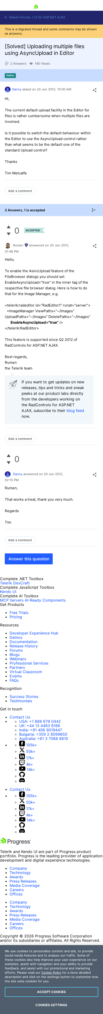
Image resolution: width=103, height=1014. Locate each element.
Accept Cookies (51, 992)
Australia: (43, 738)
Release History (24, 646)
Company (18, 868)
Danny (16, 89)
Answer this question (28, 558)
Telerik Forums (19, 17)
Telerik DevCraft (15, 583)
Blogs (15, 654)
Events (16, 676)
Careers (17, 889)
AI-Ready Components (45, 600)
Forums (16, 650)
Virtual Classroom (26, 671)
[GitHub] (22, 776)
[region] (51, 979)
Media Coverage (25, 885)
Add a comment (20, 191)
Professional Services (29, 663)
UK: (39, 725)
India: (40, 730)
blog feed (75, 410)
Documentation (23, 641)
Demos (16, 637)
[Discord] (22, 781)
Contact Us (20, 717)
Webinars (18, 658)
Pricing (16, 616)
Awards (16, 876)
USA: (40, 721)
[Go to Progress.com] (15, 843)
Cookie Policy (51, 972)
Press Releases (23, 881)
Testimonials (21, 700)
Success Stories (24, 696)
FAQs (14, 680)
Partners (17, 667)
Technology (20, 872)
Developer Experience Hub (34, 633)
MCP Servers (11, 600)
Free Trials (19, 612)
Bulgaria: (43, 734)
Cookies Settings (51, 1005)
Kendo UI (8, 591)
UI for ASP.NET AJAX (49, 17)
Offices (16, 894)
